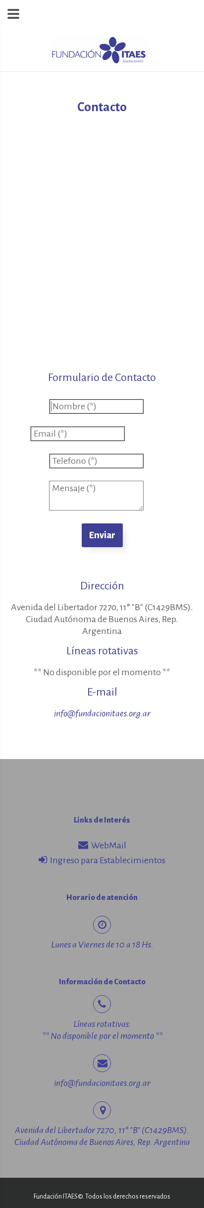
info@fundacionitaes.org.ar (102, 713)
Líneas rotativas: (102, 1024)
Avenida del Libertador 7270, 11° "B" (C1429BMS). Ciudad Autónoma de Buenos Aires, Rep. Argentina (102, 619)
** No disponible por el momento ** (102, 672)
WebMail (107, 845)
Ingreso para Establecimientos (106, 860)
